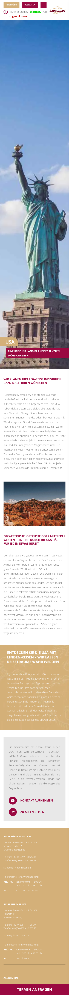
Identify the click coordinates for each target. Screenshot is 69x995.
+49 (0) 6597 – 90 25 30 (24, 856)
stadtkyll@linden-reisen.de (17, 867)
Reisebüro (11, 4)
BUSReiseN (30, 4)
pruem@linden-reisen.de (16, 935)
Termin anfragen (34, 989)
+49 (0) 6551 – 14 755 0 (24, 924)
